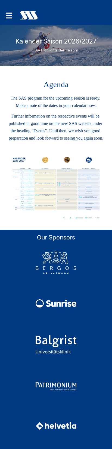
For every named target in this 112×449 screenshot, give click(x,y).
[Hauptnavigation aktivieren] (8, 15)
